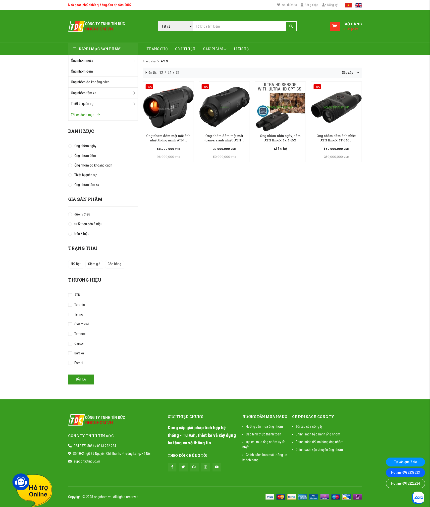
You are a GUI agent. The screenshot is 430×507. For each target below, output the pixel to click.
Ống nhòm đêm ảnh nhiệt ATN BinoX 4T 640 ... (336, 137)
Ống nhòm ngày (82, 60)
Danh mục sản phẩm (100, 48)
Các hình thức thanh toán (263, 434)
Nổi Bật (76, 264)
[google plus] (194, 467)
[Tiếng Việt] (348, 5)
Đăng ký (332, 5)
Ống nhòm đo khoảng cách (90, 82)
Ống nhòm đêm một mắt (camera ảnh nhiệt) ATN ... (224, 137)
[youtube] (217, 467)
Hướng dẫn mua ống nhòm (264, 426)
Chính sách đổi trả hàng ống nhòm (319, 442)
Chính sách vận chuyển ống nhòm (319, 450)
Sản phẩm (213, 48)
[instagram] (205, 467)
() (289, 5)
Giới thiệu (185, 48)
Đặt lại (81, 379)
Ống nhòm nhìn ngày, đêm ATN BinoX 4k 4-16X (280, 137)
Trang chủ (157, 48)
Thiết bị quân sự (82, 103)
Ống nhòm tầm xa (83, 93)
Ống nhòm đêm (82, 71)
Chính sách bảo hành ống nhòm (318, 434)
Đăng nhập (311, 5)
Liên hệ (241, 48)
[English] (358, 5)
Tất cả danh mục (82, 115)
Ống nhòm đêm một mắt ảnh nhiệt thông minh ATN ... (168, 137)
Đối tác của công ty (309, 426)
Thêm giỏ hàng (168, 148)
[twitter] (183, 467)
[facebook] (172, 467)
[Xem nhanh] (168, 107)
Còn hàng (114, 264)
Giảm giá (94, 264)
